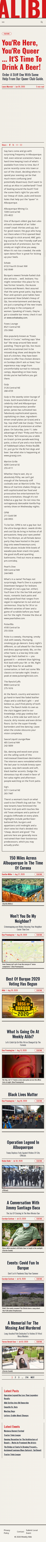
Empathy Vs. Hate (11, 1407)
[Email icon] (21, 145)
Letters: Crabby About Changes (16, 1415)
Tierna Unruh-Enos (9, 1341)
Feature (7, 33)
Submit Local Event (32, 1531)
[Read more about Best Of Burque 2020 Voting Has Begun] (23, 1007)
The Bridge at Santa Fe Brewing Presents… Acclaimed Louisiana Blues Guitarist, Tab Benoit (22, 1448)
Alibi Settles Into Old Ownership (16, 1402)
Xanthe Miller (7, 874)
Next (32, 1377)
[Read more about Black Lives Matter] (23, 1118)
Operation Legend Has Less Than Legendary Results (21, 1397)
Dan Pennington (8, 934)
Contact (20, 1531)
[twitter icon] (13, 145)
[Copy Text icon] (17, 145)
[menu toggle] (3, 22)
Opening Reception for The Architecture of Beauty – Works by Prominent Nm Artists (21, 1441)
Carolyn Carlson (8, 1218)
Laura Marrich (7, 86)
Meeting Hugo (9, 1411)
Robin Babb (6, 1160)
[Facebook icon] (9, 145)
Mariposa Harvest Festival (14, 1430)
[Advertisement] (23, 116)
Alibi (3, 990)
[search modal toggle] (41, 22)
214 (26, 1377)
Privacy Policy (7, 1531)
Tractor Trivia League (12, 1435)
